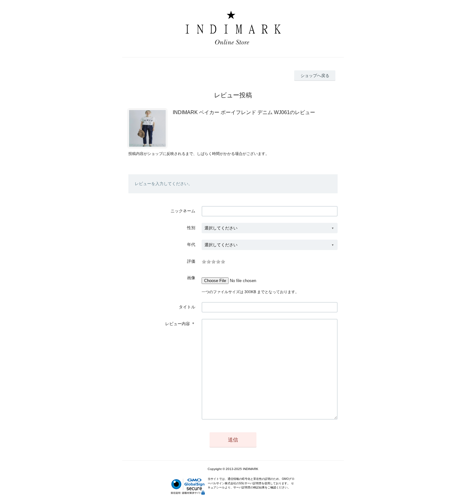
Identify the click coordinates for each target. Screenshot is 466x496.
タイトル (187, 307)
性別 (191, 227)
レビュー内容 (177, 323)
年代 (191, 244)
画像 (191, 277)
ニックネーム (183, 211)
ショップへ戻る (315, 75)
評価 (191, 261)
